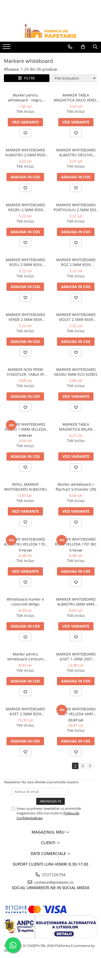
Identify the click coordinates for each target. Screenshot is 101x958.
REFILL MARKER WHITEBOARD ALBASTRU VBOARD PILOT (25, 487)
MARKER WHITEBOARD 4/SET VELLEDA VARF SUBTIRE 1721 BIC (76, 711)
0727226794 (53, 874)
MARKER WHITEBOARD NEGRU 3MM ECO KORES (75, 372)
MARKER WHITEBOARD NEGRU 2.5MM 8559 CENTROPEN (25, 207)
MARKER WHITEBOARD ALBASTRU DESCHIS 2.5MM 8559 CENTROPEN (76, 152)
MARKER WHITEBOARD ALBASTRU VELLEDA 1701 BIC (25, 542)
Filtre (28, 78)
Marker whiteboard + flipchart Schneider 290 (76, 487)
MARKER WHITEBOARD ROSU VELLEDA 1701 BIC (76, 542)
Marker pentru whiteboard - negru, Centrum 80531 (25, 97)
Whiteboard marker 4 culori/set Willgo (25, 602)
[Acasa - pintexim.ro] (50, 31)
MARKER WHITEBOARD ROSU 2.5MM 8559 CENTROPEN (25, 262)
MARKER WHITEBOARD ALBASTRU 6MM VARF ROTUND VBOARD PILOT (76, 602)
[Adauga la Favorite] (25, 133)
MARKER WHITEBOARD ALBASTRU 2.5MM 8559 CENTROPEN (25, 152)
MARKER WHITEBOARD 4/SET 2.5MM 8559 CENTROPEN (25, 711)
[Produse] (7, 48)
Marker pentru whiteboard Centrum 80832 (25, 656)
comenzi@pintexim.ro (53, 882)
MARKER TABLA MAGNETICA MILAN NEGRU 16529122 (75, 427)
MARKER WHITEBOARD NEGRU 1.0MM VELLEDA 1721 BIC (25, 427)
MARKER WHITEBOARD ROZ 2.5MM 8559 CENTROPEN (76, 262)
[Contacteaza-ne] (70, 47)
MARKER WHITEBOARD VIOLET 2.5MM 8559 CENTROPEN (76, 317)
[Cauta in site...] (95, 47)
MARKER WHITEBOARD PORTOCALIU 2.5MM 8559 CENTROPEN (76, 207)
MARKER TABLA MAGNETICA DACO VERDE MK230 (76, 97)
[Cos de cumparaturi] (83, 47)
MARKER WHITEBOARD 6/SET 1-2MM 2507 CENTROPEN (76, 656)
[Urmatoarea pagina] (89, 766)
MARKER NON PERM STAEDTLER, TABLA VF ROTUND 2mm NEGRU (25, 372)
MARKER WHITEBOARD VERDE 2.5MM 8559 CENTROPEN (25, 317)
